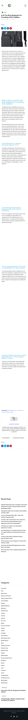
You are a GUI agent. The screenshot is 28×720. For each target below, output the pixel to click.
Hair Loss (3, 620)
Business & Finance (6, 595)
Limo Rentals (4, 635)
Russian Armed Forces (6, 658)
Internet (3, 628)
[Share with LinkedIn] (8, 28)
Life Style (3, 633)
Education (3, 608)
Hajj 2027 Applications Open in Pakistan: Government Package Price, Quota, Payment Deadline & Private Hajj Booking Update (14, 506)
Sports (2, 663)
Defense (3, 603)
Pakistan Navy (4, 650)
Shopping (3, 660)
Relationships (4, 655)
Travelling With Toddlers (18, 438)
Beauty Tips (4, 593)
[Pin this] (10, 28)
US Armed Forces (5, 677)
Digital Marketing (5, 605)
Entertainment (4, 610)
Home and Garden (5, 625)
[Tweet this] (5, 28)
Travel (2, 672)
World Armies (4, 682)
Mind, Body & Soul (5, 638)
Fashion (3, 613)
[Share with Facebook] (2, 28)
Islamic (3, 630)
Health (2, 623)
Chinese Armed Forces (6, 598)
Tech (2, 667)
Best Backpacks (6, 438)
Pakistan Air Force (5, 645)
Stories (3, 665)
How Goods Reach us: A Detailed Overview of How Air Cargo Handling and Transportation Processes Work (13, 532)
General (3, 618)
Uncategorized (4, 675)
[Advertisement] (14, 83)
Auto (2, 590)
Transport (3, 670)
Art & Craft (3, 588)
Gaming (3, 615)
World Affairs (4, 680)
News (2, 643)
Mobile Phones (4, 640)
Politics (3, 653)
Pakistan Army (4, 648)
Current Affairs (4, 600)
